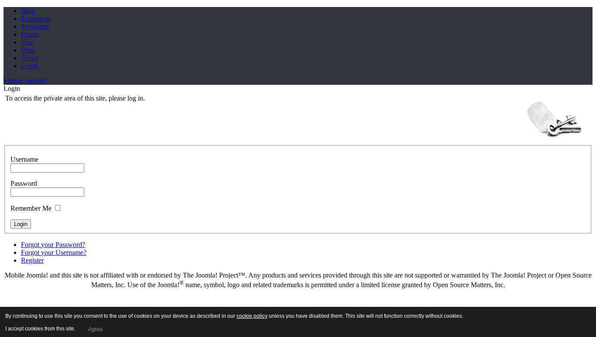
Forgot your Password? (53, 244)
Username (24, 159)
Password (23, 183)
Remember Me (30, 208)
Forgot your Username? (53, 252)
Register (32, 260)
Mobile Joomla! (25, 80)
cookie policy (251, 316)
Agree (95, 329)
